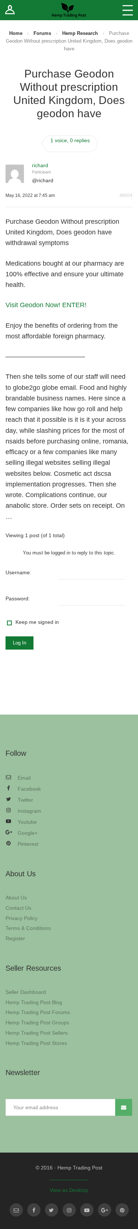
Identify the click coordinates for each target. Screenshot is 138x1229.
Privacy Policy (22, 918)
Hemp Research (80, 33)
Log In (19, 643)
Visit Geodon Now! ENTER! (46, 305)
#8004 (126, 195)
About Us (16, 898)
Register (15, 938)
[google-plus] (104, 1210)
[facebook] (33, 1210)
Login (10, 10)
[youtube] (86, 1210)
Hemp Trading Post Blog (34, 1002)
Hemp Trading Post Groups (37, 1022)
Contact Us (18, 908)
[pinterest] (122, 1210)
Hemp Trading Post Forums (38, 1012)
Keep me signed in (37, 622)
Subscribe (123, 1107)
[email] (16, 1210)
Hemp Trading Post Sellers (37, 1033)
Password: (18, 598)
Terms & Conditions (28, 928)
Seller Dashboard (26, 992)
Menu (127, 10)
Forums (42, 33)
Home (15, 33)
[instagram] (69, 1210)
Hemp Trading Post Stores (36, 1043)
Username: (18, 572)
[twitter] (51, 1210)
